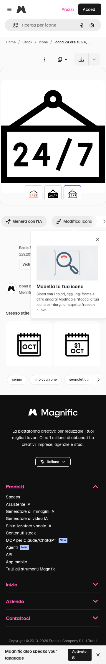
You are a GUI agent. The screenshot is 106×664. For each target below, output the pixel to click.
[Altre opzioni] (44, 59)
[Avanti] (98, 380)
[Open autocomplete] (13, 25)
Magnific (26, 292)
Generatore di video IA (27, 518)
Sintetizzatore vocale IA (28, 526)
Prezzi (68, 9)
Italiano (53, 461)
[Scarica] (81, 59)
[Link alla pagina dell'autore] (11, 289)
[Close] (98, 654)
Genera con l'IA (27, 221)
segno (17, 379)
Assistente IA (18, 504)
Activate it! (79, 654)
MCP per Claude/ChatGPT (36, 540)
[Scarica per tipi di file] (63, 59)
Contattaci (18, 618)
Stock (27, 42)
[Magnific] (53, 413)
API (9, 554)
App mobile (16, 562)
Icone (43, 42)
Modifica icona (77, 221)
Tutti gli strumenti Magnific (31, 569)
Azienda (15, 601)
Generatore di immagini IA (30, 511)
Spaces (13, 497)
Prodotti (15, 486)
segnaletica (79, 379)
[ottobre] (29, 344)
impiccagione (45, 379)
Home (11, 42)
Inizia (11, 584)
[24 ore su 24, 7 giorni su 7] (33, 194)
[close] (97, 240)
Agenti (17, 547)
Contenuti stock (21, 533)
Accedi (90, 9)
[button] (53, 462)
